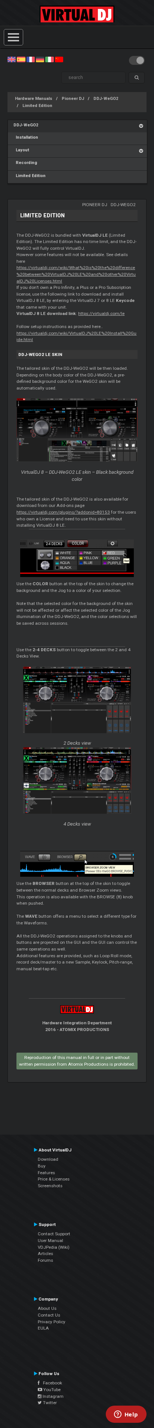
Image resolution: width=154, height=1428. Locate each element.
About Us (47, 1308)
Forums (45, 1260)
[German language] (40, 59)
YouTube (51, 1389)
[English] (11, 59)
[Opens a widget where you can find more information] (126, 1415)
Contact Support (54, 1233)
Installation (25, 137)
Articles (45, 1253)
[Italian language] (49, 59)
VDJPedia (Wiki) (54, 1247)
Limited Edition (37, 105)
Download (48, 1159)
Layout (21, 150)
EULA (43, 1328)
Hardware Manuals (33, 98)
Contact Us (49, 1315)
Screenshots (50, 1185)
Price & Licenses (54, 1179)
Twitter (49, 1402)
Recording (25, 162)
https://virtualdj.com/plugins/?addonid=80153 (63, 512)
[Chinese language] (59, 59)
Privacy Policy (51, 1321)
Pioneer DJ (73, 98)
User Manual (50, 1240)
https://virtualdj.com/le (101, 313)
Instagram (52, 1396)
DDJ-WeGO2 (105, 98)
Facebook (51, 1383)
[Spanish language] (21, 59)
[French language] (31, 59)
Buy (42, 1166)
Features (46, 1172)
